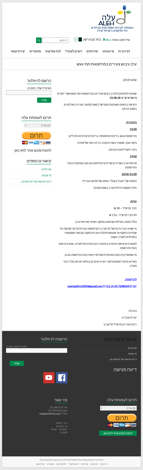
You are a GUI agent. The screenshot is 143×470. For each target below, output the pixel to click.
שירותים (92, 51)
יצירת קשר (18, 51)
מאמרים (35, 51)
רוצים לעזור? (73, 51)
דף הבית (124, 51)
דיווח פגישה (125, 369)
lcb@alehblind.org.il (50, 413)
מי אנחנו (108, 51)
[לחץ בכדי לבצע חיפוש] (39, 40)
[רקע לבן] (76, 39)
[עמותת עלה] (112, 7)
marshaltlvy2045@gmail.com (85, 286)
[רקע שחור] (80, 39)
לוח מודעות (53, 51)
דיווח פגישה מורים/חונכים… (35, 181)
